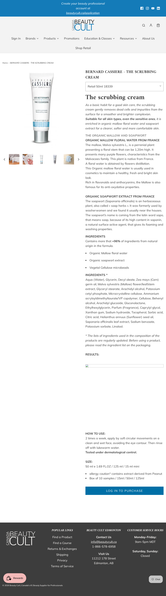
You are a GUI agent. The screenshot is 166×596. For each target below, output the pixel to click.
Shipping (62, 555)
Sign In (16, 38)
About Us (148, 38)
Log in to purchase (124, 491)
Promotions (71, 38)
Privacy (62, 560)
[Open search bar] (144, 25)
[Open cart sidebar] (158, 25)
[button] (4, 159)
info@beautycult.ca (104, 542)
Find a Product (62, 537)
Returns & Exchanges (62, 549)
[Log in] (151, 25)
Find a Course (62, 543)
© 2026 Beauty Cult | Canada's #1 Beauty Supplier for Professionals (32, 585)
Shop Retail (83, 48)
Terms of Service (62, 566)
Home (5, 63)
